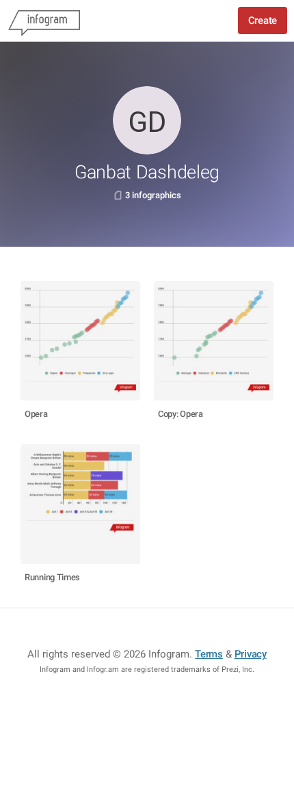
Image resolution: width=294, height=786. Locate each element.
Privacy (251, 654)
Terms (209, 654)
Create (262, 20)
